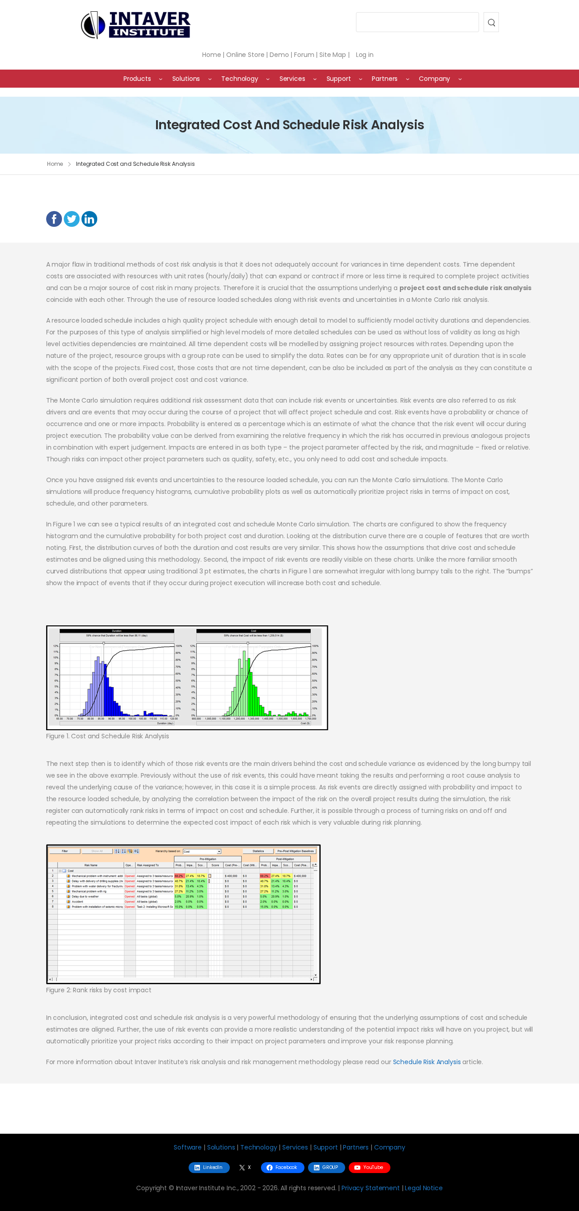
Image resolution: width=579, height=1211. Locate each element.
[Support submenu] (360, 78)
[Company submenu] (460, 78)
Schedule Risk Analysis (427, 1061)
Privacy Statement (371, 1187)
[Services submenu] (315, 78)
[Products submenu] (160, 78)
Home (211, 54)
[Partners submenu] (407, 78)
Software (188, 1147)
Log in (365, 54)
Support (325, 1147)
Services (295, 1147)
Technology (258, 1147)
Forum (304, 54)
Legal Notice (423, 1187)
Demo (279, 54)
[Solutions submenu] (210, 78)
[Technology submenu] (268, 78)
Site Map (332, 54)
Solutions (221, 1147)
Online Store (245, 54)
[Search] (491, 22)
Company (389, 1147)
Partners (356, 1147)
